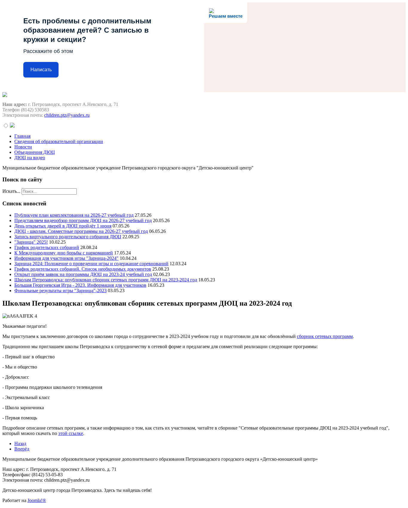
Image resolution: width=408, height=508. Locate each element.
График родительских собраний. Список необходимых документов (82, 269)
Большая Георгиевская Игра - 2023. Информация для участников (80, 285)
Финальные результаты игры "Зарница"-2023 (60, 290)
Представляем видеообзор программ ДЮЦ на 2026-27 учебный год (83, 220)
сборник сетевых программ (325, 336)
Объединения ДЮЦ (34, 152)
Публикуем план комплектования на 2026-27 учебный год (74, 215)
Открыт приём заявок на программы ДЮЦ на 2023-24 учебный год (83, 274)
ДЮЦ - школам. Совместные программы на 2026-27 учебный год (81, 231)
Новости (23, 146)
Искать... (11, 191)
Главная (22, 136)
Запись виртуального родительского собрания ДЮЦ (67, 236)
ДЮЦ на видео (29, 157)
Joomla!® (36, 500)
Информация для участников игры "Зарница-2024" (66, 258)
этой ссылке (70, 433)
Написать (41, 69)
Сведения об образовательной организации (58, 141)
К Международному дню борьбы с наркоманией (63, 252)
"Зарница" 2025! (31, 242)
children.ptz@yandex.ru (67, 115)
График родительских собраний (46, 247)
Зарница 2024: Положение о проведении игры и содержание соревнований (91, 263)
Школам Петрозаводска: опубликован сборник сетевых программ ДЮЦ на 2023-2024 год (105, 279)
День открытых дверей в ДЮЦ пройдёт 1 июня (62, 225)
